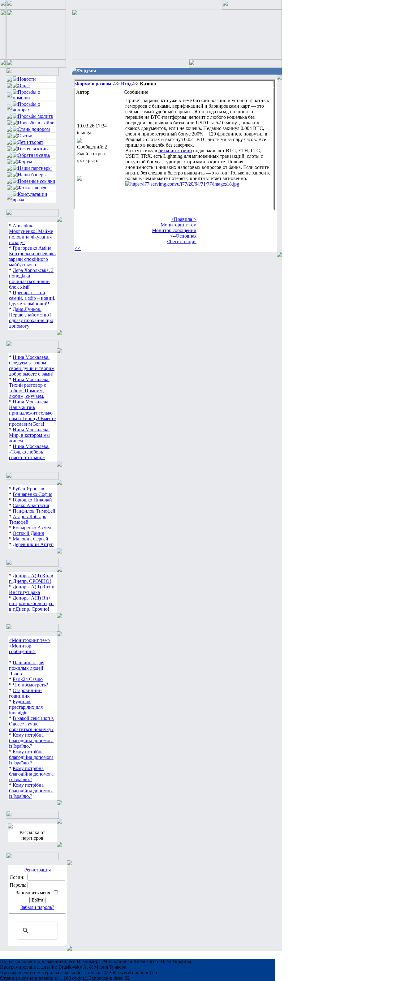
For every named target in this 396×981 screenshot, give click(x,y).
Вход (126, 83)
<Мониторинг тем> (29, 640)
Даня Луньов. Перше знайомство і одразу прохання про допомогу (31, 318)
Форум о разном (93, 83)
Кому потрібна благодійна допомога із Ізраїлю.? (31, 740)
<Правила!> (183, 219)
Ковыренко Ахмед (32, 527)
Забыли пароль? (37, 907)
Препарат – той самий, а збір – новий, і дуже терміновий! (32, 298)
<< (78, 248)
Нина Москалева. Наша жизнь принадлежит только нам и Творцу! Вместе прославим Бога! (32, 413)
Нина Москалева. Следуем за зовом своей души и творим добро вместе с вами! (31, 365)
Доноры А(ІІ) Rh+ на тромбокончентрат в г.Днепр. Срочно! (31, 603)
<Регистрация (181, 241)
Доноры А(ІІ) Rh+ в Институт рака (31, 589)
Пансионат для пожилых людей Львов (26, 668)
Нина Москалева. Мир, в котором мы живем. (29, 435)
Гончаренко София (32, 494)
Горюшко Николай (32, 499)
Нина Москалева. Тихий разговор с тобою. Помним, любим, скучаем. (29, 388)
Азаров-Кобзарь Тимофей (27, 519)
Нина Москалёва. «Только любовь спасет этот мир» (29, 452)
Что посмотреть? (30, 684)
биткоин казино (175, 150)
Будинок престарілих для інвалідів (26, 707)
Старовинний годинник (25, 693)
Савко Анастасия (31, 505)
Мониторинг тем (178, 224)
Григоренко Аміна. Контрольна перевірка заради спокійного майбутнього (32, 256)
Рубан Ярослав (28, 488)
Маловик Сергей (30, 538)
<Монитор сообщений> (22, 648)
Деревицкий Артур (33, 544)
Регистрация (37, 869)
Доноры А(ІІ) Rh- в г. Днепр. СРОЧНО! (31, 578)
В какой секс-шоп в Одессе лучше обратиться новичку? (31, 724)
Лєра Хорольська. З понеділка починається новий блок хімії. (31, 279)
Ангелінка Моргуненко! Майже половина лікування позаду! (31, 234)
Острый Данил (28, 533)
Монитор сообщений (174, 230)
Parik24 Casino (28, 679)
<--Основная (183, 236)
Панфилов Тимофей (34, 511)
